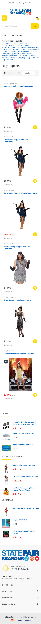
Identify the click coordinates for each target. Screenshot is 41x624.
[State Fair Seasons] (20, 11)
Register (24, 3)
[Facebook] (2, 584)
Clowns (36, 49)
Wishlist (9, 131)
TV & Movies (6, 43)
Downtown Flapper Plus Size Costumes (16, 140)
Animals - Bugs (23, 51)
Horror (33, 51)
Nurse (12, 45)
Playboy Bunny (24, 57)
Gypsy (29, 49)
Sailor (13, 47)
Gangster (5, 55)
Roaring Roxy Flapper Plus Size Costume (17, 247)
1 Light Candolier (20, 520)
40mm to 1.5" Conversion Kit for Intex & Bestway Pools (25, 423)
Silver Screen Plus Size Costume (17, 300)
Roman (31, 47)
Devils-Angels (7, 53)
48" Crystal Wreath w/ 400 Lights (24, 532)
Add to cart (35, 341)
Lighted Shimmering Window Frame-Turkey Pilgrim (25, 489)
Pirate (23, 49)
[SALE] (20, 374)
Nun (36, 47)
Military (15, 43)
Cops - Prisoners (26, 43)
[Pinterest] (12, 584)
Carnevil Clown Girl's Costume (25, 476)
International (21, 47)
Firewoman (7, 49)
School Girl (13, 57)
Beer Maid (14, 55)
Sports (29, 53)
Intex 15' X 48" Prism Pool (23, 433)
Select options (35, 127)
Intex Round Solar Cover (23, 444)
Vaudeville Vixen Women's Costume (19, 353)
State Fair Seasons (13, 617)
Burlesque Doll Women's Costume (18, 86)
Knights (27, 45)
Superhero (5, 47)
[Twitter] (7, 584)
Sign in (31, 3)
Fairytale (20, 45)
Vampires (5, 45)
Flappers (16, 53)
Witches (16, 49)
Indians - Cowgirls (9, 51)
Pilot (33, 57)
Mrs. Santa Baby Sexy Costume (26, 508)
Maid (23, 53)
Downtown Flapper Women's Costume (20, 193)
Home (4, 35)
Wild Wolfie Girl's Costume (24, 465)
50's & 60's (24, 55)
